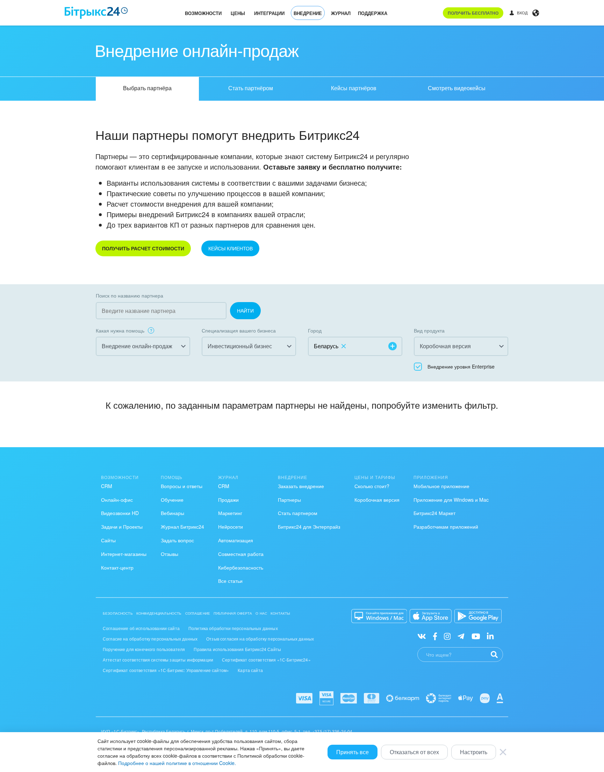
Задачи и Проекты (122, 526)
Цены (238, 13)
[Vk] (421, 635)
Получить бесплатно (473, 13)
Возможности (203, 13)
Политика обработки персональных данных (233, 628)
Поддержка (372, 13)
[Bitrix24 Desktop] (379, 616)
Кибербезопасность (240, 567)
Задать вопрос (177, 540)
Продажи (228, 499)
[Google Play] (478, 616)
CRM (106, 485)
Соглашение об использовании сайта (141, 628)
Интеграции (269, 13)
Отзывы (169, 553)
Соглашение (197, 613)
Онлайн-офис (117, 499)
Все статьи (230, 580)
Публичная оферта (233, 613)
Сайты (108, 540)
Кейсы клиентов (230, 248)
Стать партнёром (250, 88)
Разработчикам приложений (446, 526)
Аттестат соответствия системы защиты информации (158, 660)
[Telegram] (461, 635)
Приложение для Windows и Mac (451, 499)
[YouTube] (476, 635)
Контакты (280, 613)
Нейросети (230, 526)
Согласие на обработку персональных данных (150, 639)
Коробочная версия (377, 499)
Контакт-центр (117, 567)
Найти (245, 310)
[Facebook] (435, 635)
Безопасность (118, 613)
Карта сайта (250, 670)
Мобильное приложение (441, 485)
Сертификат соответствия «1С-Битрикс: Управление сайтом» (166, 670)
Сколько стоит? (371, 485)
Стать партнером (297, 512)
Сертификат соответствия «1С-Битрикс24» (266, 660)
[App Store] (431, 616)
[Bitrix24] (96, 13)
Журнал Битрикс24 (182, 526)
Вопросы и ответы (181, 485)
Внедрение (308, 13)
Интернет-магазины (123, 553)
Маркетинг (230, 512)
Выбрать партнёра (147, 88)
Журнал (341, 13)
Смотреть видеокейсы (457, 88)
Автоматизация (235, 540)
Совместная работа (241, 553)
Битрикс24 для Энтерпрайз (309, 526)
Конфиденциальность (159, 613)
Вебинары (172, 512)
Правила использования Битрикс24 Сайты (237, 649)
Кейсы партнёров (353, 88)
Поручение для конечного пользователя (144, 649)
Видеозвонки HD (120, 512)
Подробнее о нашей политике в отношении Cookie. (177, 762)
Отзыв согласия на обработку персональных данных (260, 639)
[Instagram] (447, 635)
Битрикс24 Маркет (434, 512)
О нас (261, 613)
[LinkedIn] (490, 635)
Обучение (172, 499)
